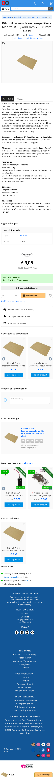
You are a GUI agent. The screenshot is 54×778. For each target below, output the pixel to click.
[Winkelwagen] (48, 3)
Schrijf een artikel (24, 704)
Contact (25, 617)
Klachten (24, 667)
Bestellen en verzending (25, 654)
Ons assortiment (25, 684)
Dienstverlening (24, 696)
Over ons (24, 677)
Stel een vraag (17, 398)
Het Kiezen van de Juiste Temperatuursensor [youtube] (25, 723)
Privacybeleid (24, 664)
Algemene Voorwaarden (24, 661)
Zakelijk (25, 613)
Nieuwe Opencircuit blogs (25, 716)
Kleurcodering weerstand (24, 710)
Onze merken (24, 687)
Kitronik (23, 235)
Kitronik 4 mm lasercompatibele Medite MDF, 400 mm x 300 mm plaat (32, 432)
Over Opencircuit (25, 673)
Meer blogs (24, 733)
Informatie (25, 651)
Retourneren (25, 658)
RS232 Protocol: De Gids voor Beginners (24, 730)
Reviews (25, 681)
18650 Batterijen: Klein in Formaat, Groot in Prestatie (25, 726)
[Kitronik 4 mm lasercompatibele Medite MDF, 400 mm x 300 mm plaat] (11, 438)
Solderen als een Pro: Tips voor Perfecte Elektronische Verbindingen (25, 720)
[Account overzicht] (41, 3)
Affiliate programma (25, 707)
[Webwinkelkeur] (27, 766)
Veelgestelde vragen (25, 690)
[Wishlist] (33, 3)
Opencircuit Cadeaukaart (25, 700)
